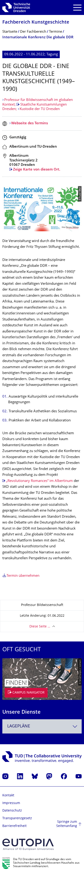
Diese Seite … (39, 626)
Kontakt (8, 795)
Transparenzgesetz (17, 818)
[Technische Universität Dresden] (16, 7)
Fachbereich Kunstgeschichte (35, 22)
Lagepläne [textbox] (18, 726)
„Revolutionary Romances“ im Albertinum (39, 481)
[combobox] (42, 726)
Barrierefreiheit (14, 826)
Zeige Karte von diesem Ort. (36, 169)
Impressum (11, 803)
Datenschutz (12, 810)
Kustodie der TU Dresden (40, 109)
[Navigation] (77, 7)
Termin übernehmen (23, 576)
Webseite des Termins (29, 123)
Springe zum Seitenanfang (66, 824)
